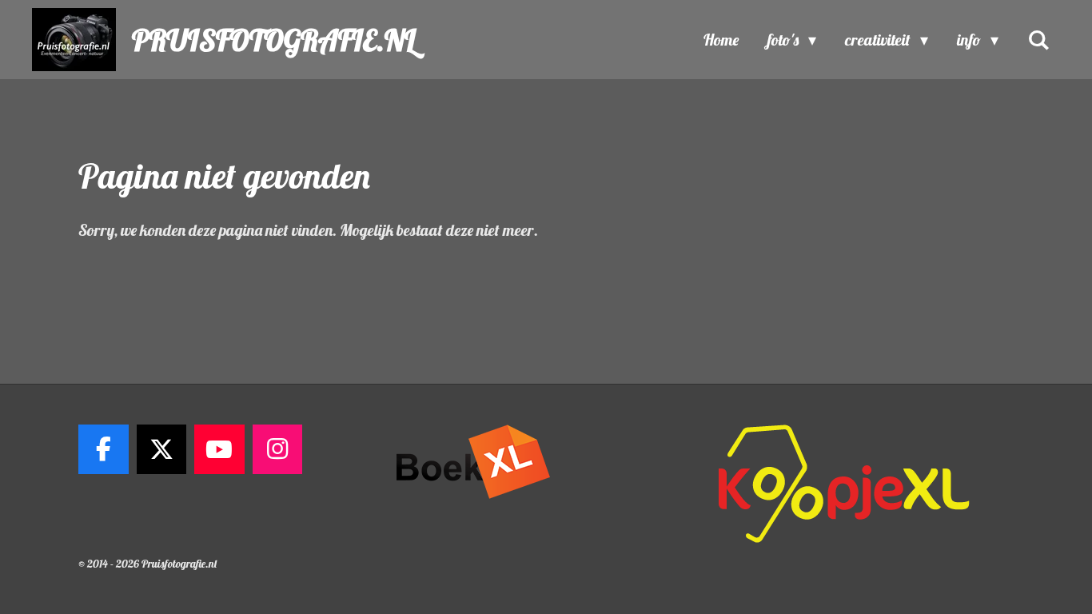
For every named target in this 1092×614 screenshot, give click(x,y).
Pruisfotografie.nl (274, 40)
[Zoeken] (1038, 40)
